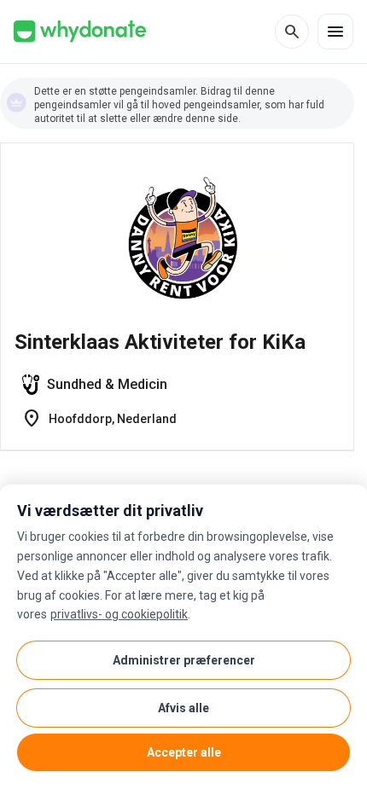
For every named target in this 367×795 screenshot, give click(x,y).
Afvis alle (183, 708)
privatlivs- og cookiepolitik (119, 614)
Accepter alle (184, 752)
